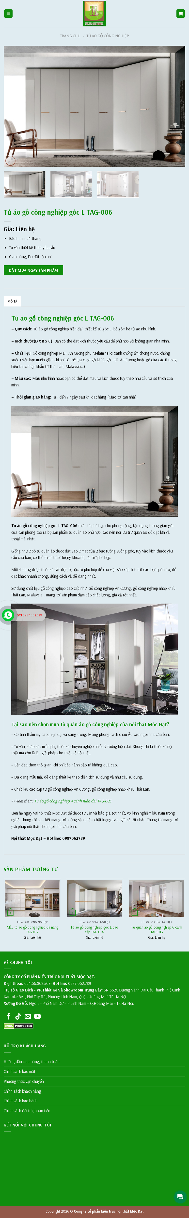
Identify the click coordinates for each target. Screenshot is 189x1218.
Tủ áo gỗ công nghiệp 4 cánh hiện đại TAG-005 (72, 800)
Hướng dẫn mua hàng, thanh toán (32, 1061)
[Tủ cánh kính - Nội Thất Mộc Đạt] (94, 13)
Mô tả (12, 301)
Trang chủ (70, 35)
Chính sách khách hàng (22, 1091)
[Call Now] (8, 615)
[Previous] (13, 106)
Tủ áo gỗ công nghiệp (108, 35)
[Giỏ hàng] (180, 13)
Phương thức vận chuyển (24, 1081)
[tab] (12, 301)
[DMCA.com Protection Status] (18, 1025)
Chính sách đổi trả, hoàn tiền (27, 1110)
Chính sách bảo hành (20, 1100)
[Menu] (8, 13)
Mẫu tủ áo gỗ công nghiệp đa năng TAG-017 (32, 929)
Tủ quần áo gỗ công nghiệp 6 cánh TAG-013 (156, 929)
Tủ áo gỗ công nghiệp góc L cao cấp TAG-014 (94, 929)
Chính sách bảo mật (19, 1071)
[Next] (175, 106)
